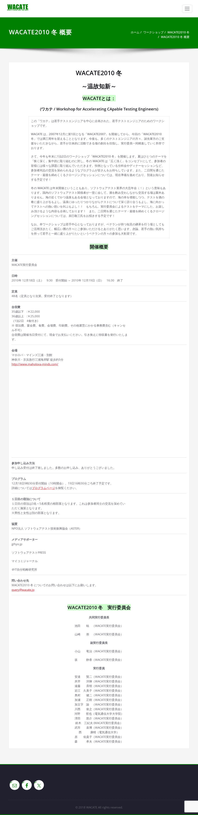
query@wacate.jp (23, 590)
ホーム (135, 32)
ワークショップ (153, 32)
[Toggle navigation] (187, 9)
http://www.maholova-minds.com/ (35, 364)
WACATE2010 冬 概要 (175, 37)
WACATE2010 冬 (178, 32)
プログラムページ (43, 488)
